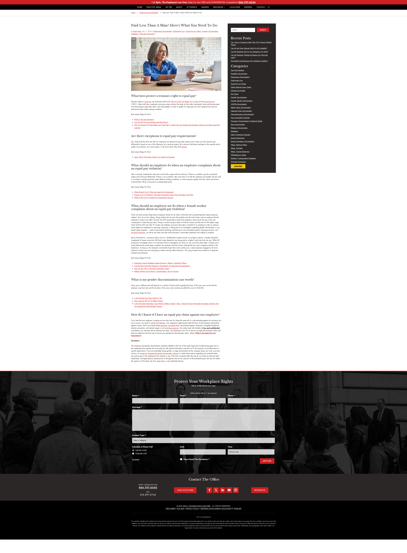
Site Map (180, 508)
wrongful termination (138, 232)
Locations (235, 7)
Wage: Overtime (237, 148)
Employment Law (179, 31)
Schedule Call (140, 453)
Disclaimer (135, 459)
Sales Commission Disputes (240, 134)
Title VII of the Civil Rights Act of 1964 (184, 101)
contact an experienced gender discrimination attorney (159, 353)
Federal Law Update (238, 90)
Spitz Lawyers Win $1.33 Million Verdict (148, 301)
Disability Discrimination (239, 73)
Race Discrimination (238, 124)
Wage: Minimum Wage (239, 145)
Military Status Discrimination (241, 107)
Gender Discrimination (210, 31)
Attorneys (192, 7)
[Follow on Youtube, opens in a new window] (229, 490)
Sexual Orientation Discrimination (242, 141)
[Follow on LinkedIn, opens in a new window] (222, 490)
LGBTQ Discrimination (239, 104)
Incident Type (139, 435)
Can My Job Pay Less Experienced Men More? (151, 122)
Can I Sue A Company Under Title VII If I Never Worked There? (251, 43)
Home (139, 7)
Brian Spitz (137, 31)
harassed (164, 325)
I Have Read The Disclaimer (196, 459)
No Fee (169, 7)
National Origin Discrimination (241, 111)
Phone (231, 395)
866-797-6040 (247, 2)
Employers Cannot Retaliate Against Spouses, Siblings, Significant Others (160, 263)
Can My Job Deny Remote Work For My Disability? (249, 48)
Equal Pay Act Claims (193, 31)
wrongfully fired (173, 325)
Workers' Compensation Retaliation (243, 158)
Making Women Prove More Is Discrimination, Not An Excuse (156, 271)
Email (183, 395)
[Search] (269, 7)
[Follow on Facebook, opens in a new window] (209, 490)
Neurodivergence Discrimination (242, 114)
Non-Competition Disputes (240, 118)
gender (184, 147)
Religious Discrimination (239, 128)
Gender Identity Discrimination (241, 101)
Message (137, 407)
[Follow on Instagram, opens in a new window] (236, 490)
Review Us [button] (259, 490)
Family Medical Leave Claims (241, 87)
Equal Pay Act (210, 101)
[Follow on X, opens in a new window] (216, 490)
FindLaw (237, 508)
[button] (405, 538)
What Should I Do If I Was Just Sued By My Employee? (154, 192)
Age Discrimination (237, 70)
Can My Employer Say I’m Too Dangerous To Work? (249, 51)
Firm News (234, 94)
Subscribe (238, 166)
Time (230, 446)
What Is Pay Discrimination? (144, 119)
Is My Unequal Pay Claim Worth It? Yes (148, 298)
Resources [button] (218, 7)
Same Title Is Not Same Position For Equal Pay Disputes (154, 157)
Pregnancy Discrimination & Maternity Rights (246, 121)
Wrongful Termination (147, 34)
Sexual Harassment (237, 138)
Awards (205, 7)
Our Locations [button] (185, 490)
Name (135, 395)
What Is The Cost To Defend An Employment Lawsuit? (153, 197)
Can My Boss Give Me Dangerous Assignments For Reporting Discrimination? (162, 266)
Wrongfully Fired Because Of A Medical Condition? (249, 61)
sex (218, 227)
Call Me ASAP (141, 450)
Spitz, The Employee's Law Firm (196, 506)
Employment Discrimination (162, 31)
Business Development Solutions (216, 508)
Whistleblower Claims (238, 155)
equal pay (147, 101)
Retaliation (134, 34)
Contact (261, 7)
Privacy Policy (192, 508)
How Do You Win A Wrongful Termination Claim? (151, 268)
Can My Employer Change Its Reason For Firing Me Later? (249, 56)
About (179, 7)
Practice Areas (153, 7)
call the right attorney (158, 323)
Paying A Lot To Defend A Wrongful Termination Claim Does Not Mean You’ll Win (163, 195)
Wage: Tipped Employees (240, 151)
